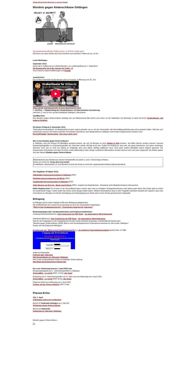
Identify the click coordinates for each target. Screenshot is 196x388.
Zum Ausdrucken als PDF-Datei (70, 214)
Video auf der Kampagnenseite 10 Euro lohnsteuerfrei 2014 (57, 108)
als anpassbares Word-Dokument (98, 214)
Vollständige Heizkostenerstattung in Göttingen (52, 175)
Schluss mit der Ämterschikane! (46, 285)
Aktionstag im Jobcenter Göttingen (47, 311)
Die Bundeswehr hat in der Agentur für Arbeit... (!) (53, 68)
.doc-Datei (68, 273)
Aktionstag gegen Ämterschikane (46, 306)
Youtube (67, 71)
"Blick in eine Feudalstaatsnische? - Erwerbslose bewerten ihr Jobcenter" (63, 207)
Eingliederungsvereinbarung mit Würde (49, 178)
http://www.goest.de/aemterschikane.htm (49, 262)
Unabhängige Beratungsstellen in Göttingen (50, 182)
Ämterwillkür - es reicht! (43, 273)
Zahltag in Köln (113, 143)
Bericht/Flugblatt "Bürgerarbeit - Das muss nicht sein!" (55, 134)
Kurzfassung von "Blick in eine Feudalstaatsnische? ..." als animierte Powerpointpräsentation (71, 230)
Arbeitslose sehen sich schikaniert (47, 300)
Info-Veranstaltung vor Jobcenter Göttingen (50, 257)
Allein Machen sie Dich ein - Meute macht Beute (52, 185)
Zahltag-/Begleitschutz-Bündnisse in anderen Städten (50, 2)
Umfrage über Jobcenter (43, 255)
